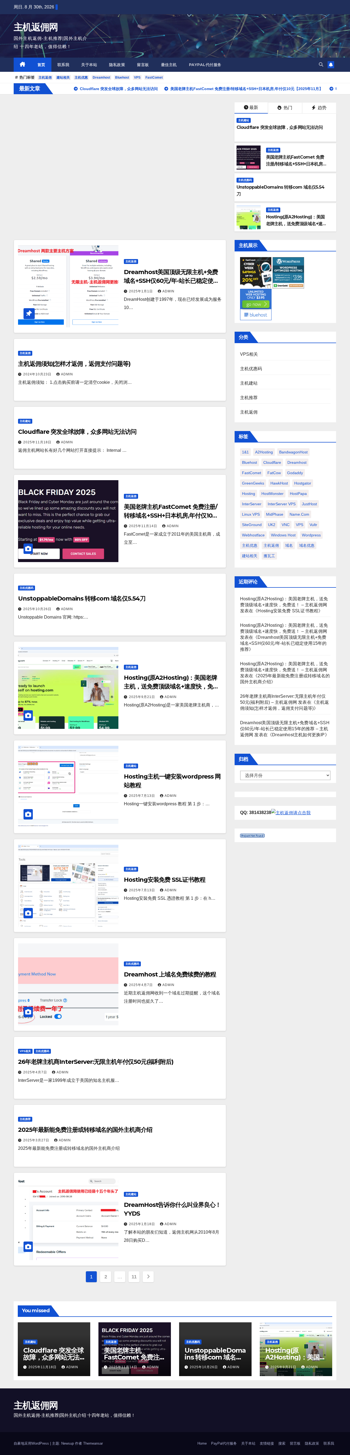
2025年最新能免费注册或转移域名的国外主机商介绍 (85, 1129)
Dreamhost (101, 77)
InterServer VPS (282, 504)
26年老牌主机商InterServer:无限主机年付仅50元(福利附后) (95, 1061)
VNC (286, 524)
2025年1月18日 (142, 1224)
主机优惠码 (245, 180)
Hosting (248, 493)
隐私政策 (117, 64)
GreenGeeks (253, 483)
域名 (289, 545)
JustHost (309, 504)
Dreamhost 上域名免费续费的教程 (170, 974)
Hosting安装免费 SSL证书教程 (164, 879)
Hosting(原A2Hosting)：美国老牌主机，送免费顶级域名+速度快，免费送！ (295, 223)
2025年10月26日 (37, 609)
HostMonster (272, 493)
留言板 (143, 64)
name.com (299, 514)
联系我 (63, 64)
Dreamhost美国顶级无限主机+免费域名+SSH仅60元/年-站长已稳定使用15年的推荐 (171, 280)
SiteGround (252, 524)
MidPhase (274, 514)
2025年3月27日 (36, 1140)
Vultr (313, 524)
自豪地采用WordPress (32, 1443)
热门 (287, 107)
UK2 (271, 524)
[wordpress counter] (252, 835)
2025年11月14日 (143, 526)
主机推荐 (25, 1119)
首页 (41, 64)
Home (202, 1443)
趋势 (321, 107)
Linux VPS (251, 514)
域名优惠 (306, 545)
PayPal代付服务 (205, 64)
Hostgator (302, 483)
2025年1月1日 (141, 291)
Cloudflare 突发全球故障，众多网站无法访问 (280, 127)
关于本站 (89, 64)
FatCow (274, 473)
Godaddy (295, 473)
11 (134, 1276)
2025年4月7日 (141, 985)
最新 (253, 107)
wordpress (311, 535)
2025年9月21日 (142, 697)
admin (168, 291)
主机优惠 (81, 77)
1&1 (245, 452)
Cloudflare (272, 462)
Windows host (283, 535)
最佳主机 (169, 64)
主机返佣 (45, 77)
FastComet (154, 77)
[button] (321, 64)
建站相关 (63, 77)
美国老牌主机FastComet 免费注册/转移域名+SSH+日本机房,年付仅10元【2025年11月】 (295, 164)
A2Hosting (264, 452)
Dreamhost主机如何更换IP (298, 734)
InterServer (251, 504)
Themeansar (93, 1443)
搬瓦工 (269, 556)
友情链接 (267, 1443)
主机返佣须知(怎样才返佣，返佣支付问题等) (74, 363)
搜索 (281, 1443)
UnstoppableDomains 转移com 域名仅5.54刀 (81, 598)
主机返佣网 (36, 27)
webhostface (253, 535)
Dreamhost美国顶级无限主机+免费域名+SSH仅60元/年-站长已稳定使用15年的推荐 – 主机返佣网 (284, 728)
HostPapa (298, 493)
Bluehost (122, 77)
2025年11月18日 (37, 442)
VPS (137, 77)
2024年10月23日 (37, 374)
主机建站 (243, 120)
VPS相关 (25, 1051)
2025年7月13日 (142, 796)
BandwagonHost (293, 452)
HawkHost (279, 483)
